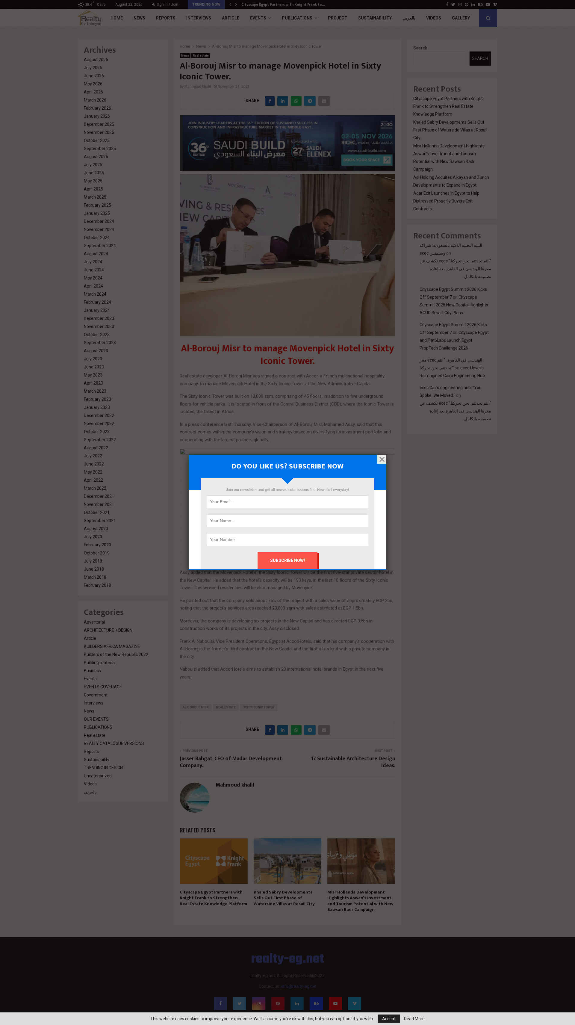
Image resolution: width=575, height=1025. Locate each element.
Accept (389, 1018)
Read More (414, 1019)
